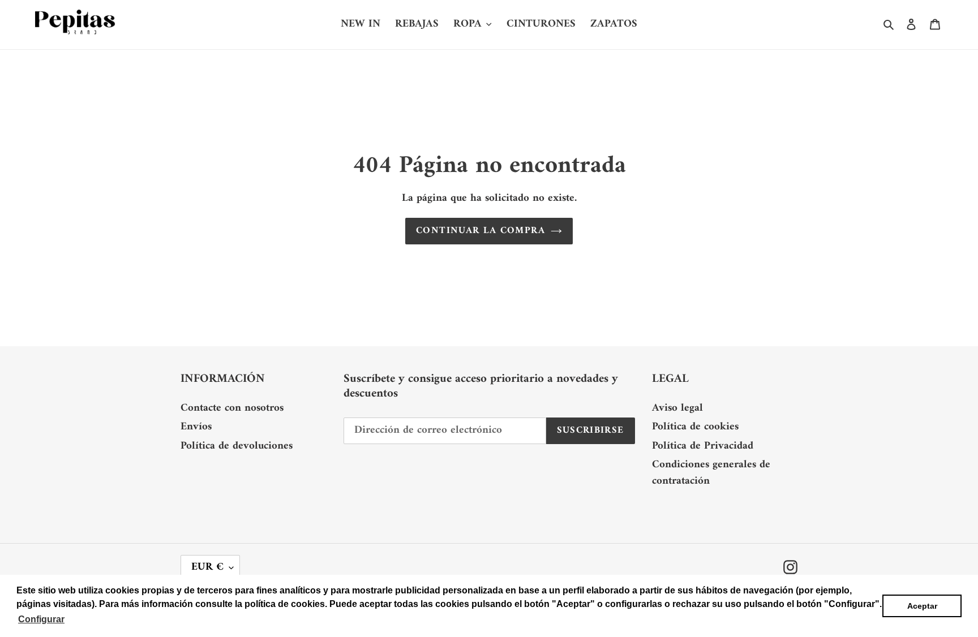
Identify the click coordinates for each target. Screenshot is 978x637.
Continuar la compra (480, 230)
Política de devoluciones (237, 446)
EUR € (207, 567)
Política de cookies (695, 427)
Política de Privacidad (702, 446)
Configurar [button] (41, 619)
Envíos (196, 427)
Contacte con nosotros (232, 408)
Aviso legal (677, 408)
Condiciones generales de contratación (711, 472)
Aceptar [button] (922, 605)
